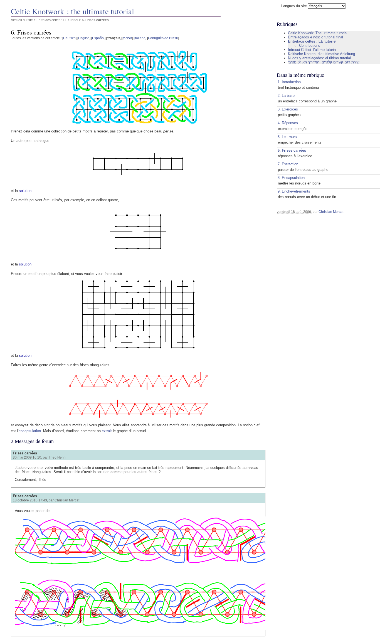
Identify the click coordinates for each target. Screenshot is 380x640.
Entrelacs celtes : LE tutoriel (57, 20)
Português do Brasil (163, 38)
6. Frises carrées (292, 150)
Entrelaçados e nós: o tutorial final (315, 37)
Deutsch (69, 38)
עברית (127, 38)
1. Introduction (289, 82)
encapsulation (30, 431)
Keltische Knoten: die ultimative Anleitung (321, 54)
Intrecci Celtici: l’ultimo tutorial (312, 50)
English (84, 38)
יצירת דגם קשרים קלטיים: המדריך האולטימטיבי (323, 62)
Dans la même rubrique (300, 75)
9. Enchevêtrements (294, 191)
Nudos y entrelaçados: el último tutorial (319, 58)
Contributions (309, 45)
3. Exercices (288, 109)
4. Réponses (288, 123)
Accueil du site (22, 20)
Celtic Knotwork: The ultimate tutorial (317, 33)
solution (25, 191)
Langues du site (294, 6)
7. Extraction (288, 164)
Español (98, 38)
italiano (139, 38)
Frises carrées (25, 453)
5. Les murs (287, 137)
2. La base (286, 95)
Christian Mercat (331, 211)
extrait (107, 431)
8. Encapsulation (291, 178)
